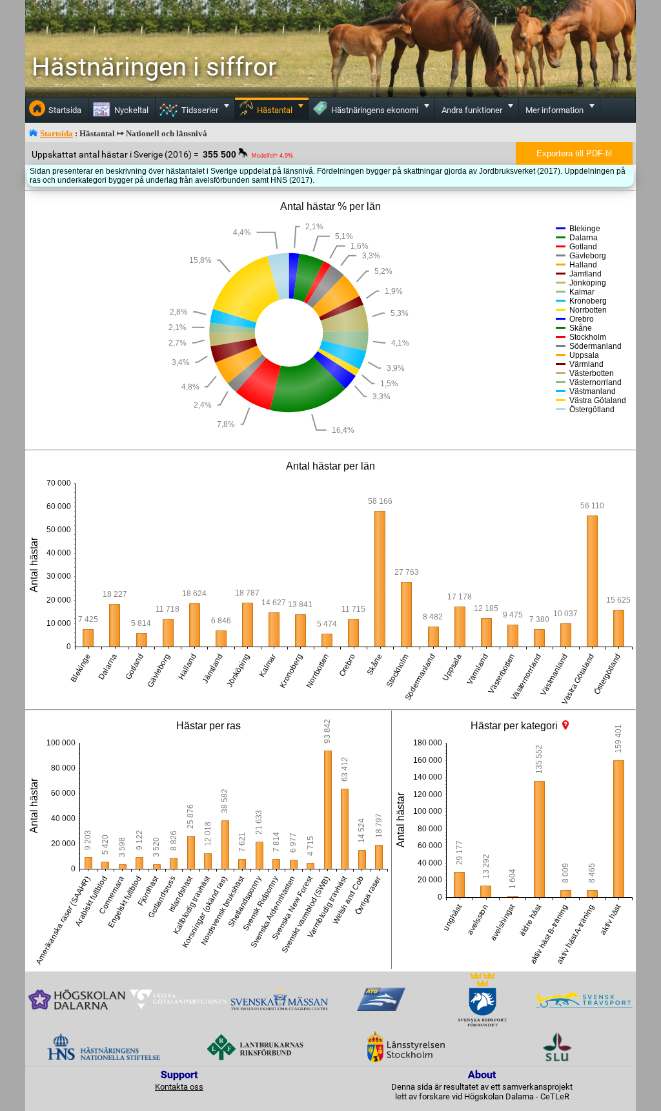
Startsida (56, 133)
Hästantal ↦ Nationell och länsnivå (143, 133)
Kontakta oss (179, 1087)
